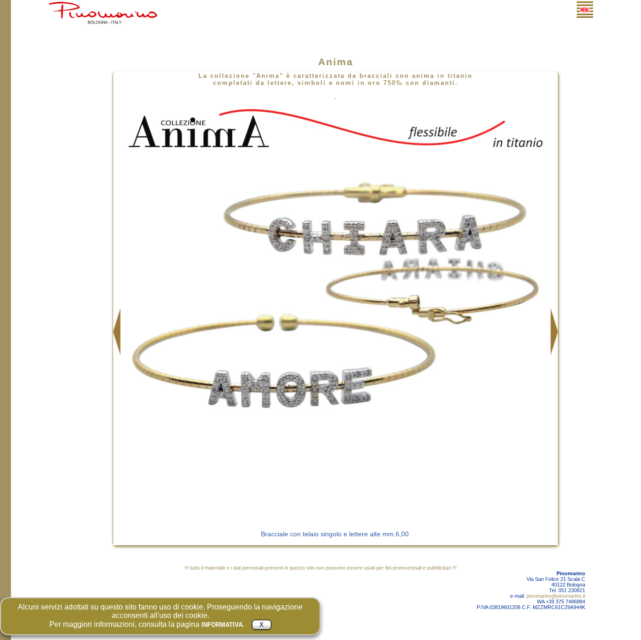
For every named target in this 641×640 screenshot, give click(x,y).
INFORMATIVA (222, 624)
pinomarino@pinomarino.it (556, 596)
